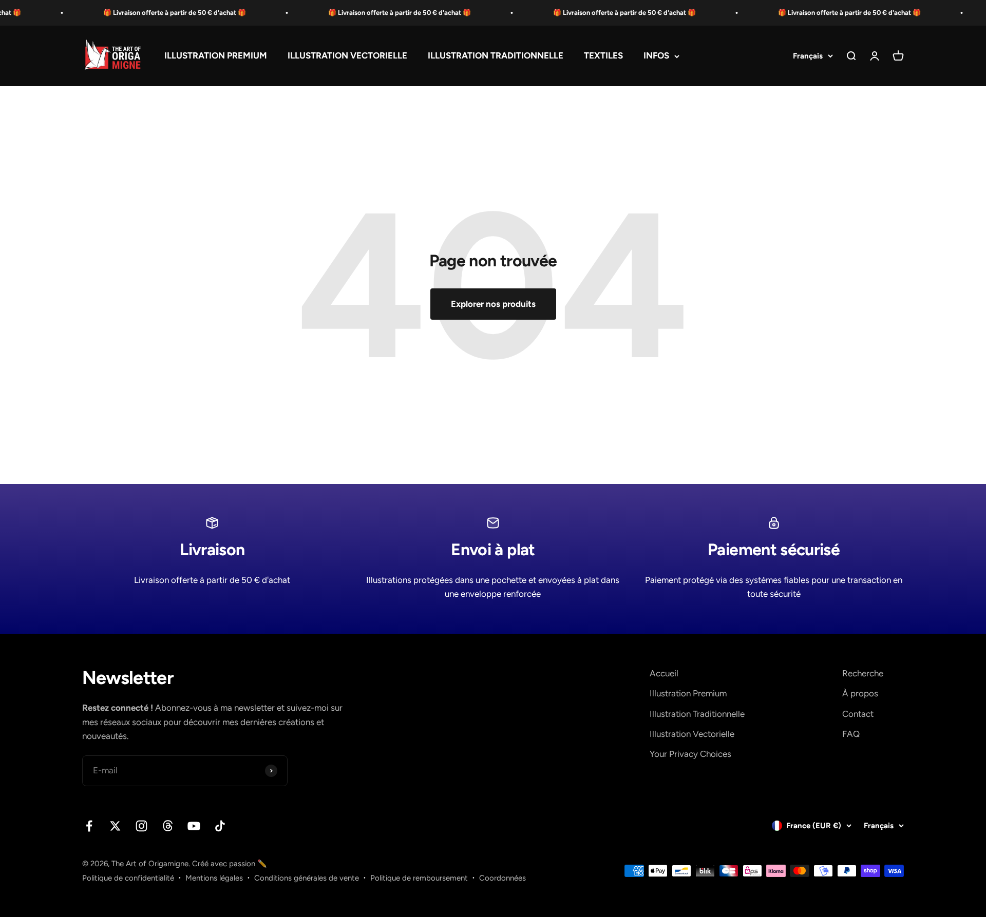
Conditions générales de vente (306, 878)
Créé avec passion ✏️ (229, 863)
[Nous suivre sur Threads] (168, 826)
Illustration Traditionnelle (697, 714)
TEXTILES (603, 56)
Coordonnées (502, 878)
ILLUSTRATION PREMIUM (215, 56)
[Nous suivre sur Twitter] (115, 826)
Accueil (664, 673)
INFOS (656, 56)
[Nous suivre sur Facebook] (89, 826)
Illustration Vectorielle (692, 734)
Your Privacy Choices (690, 754)
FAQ (851, 734)
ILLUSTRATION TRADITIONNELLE (495, 56)
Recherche (862, 673)
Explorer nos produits (493, 304)
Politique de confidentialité (128, 878)
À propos (860, 693)
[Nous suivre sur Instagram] (141, 826)
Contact (858, 714)
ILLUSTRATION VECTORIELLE (347, 56)
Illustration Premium (688, 693)
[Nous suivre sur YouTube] (194, 826)
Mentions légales (214, 878)
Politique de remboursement (419, 878)
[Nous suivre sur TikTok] (220, 826)
